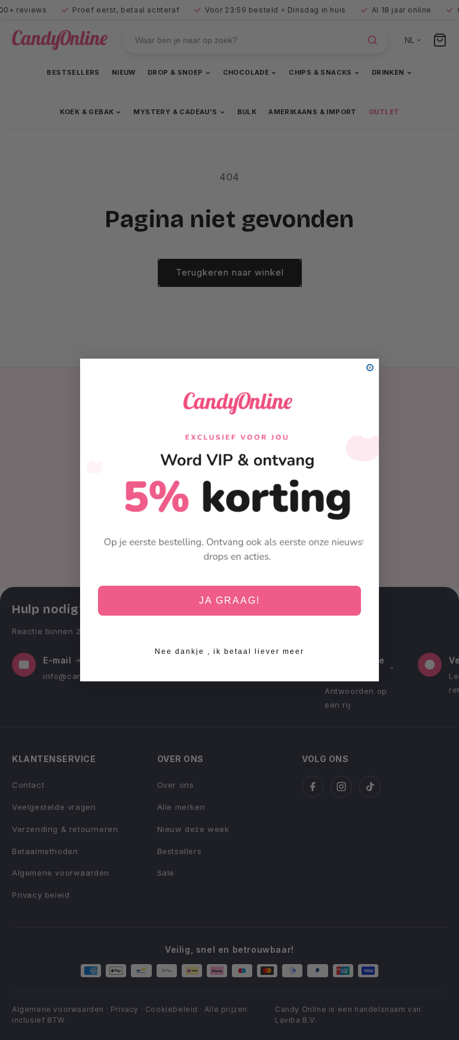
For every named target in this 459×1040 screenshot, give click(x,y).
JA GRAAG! (229, 600)
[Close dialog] (370, 368)
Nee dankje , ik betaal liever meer (229, 651)
